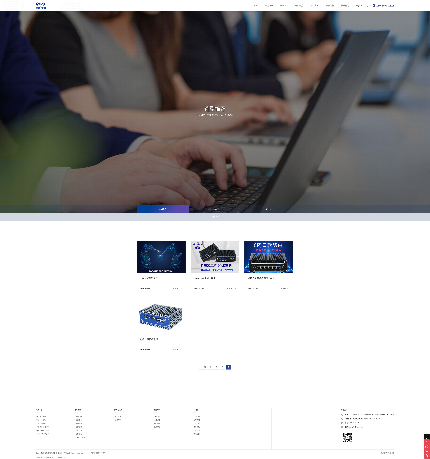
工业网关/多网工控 (42, 427)
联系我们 (345, 5)
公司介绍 (197, 417)
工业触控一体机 (41, 424)
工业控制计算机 (49, 458)
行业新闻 (267, 209)
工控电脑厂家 (61, 458)
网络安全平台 (80, 437)
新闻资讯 (314, 5)
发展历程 (197, 420)
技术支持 (384, 453)
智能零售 (79, 434)
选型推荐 (162, 209)
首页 (256, 5)
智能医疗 (79, 420)
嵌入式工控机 (41, 417)
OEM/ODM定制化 (42, 434)
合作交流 (197, 430)
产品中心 (269, 5)
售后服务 (118, 417)
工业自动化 (80, 417)
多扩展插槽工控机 (42, 430)
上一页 (203, 367)
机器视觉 (79, 424)
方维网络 (391, 453)
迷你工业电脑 (41, 420)
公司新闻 (215, 209)
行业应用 (284, 5)
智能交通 (79, 427)
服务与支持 (118, 410)
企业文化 (197, 424)
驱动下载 (118, 420)
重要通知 (215, 217)
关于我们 (330, 5)
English (359, 5)
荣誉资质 (197, 427)
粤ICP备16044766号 (98, 453)
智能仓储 (79, 430)
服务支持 (299, 5)
